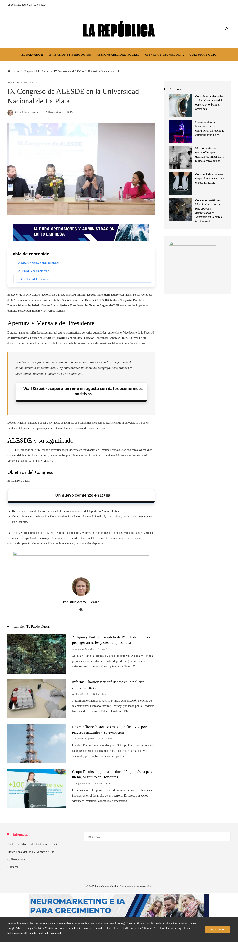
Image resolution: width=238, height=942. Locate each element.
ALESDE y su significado (33, 270)
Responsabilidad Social (22, 82)
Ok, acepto (217, 929)
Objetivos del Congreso (35, 279)
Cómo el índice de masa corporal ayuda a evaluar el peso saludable (209, 178)
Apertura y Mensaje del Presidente (38, 262)
